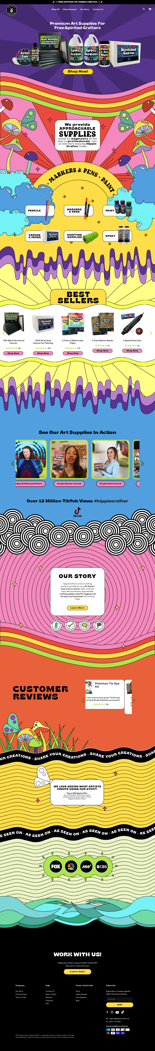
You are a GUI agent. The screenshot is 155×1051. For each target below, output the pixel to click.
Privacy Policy (21, 994)
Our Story (84, 9)
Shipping (49, 1000)
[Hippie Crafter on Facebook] (107, 1012)
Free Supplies (81, 997)
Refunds (49, 997)
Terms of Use (21, 997)
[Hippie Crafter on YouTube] (117, 1012)
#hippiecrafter (111, 501)
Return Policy (51, 994)
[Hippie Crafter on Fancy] (122, 1012)
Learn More (77, 608)
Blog (77, 1000)
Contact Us (98, 9)
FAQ (47, 1003)
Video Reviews (70, 9)
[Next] (151, 333)
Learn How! (77, 972)
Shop (78, 991)
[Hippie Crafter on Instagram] (112, 1012)
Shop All (55, 9)
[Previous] (4, 333)
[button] (58, 348)
